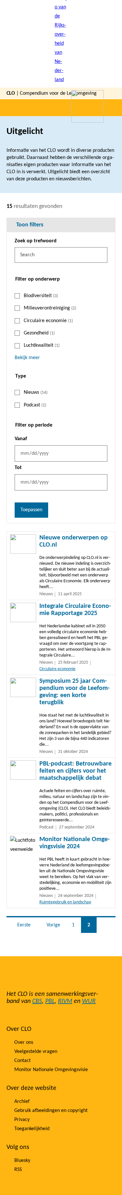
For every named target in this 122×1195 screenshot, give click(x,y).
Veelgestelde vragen (35, 1051)
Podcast (35, 405)
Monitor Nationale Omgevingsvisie (51, 1069)
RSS (18, 1169)
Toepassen (31, 510)
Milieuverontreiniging (50, 308)
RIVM (65, 1001)
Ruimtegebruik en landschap (65, 902)
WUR (89, 1001)
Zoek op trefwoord (36, 241)
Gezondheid (39, 333)
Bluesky (22, 1160)
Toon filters (29, 225)
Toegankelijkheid (31, 1128)
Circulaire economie (48, 320)
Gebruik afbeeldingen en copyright (51, 1110)
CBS (37, 1001)
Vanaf (21, 438)
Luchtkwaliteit (42, 345)
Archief (22, 1101)
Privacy (22, 1119)
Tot (18, 467)
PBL (50, 1001)
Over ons (23, 1042)
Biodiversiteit (41, 295)
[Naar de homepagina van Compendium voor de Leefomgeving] (61, 44)
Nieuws (35, 392)
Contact (22, 1060)
